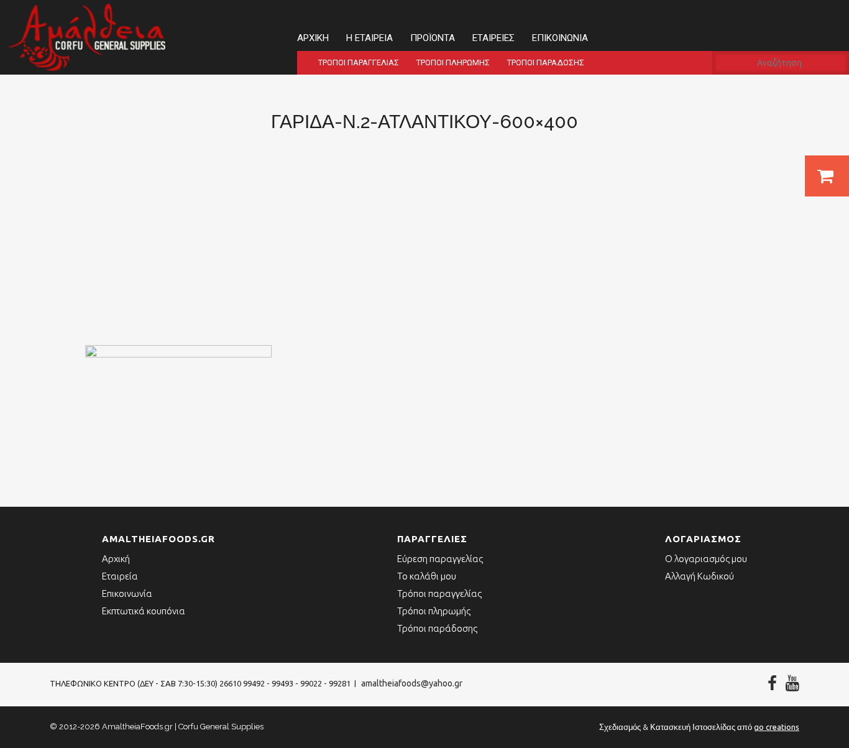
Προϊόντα (432, 38)
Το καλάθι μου (426, 576)
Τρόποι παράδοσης (545, 62)
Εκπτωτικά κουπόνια (143, 611)
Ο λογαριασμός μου (706, 558)
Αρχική (313, 38)
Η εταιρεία (369, 38)
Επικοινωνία (560, 38)
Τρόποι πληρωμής (453, 62)
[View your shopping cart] (827, 175)
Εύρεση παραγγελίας (440, 558)
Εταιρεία (120, 576)
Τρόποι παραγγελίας (358, 62)
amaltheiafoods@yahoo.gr (411, 683)
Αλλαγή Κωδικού (699, 576)
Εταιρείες (493, 38)
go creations (776, 727)
